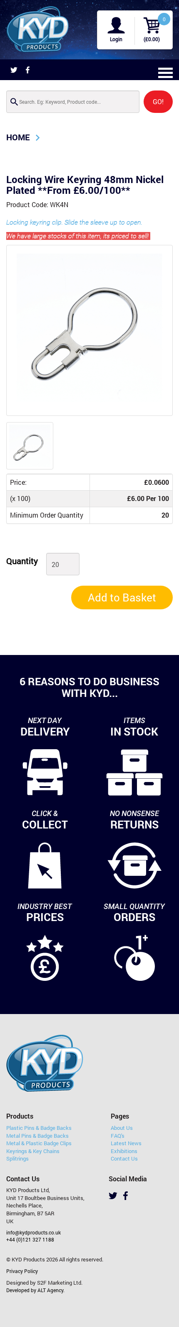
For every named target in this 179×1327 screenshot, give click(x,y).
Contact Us (124, 1158)
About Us (122, 1127)
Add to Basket (122, 597)
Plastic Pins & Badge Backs (39, 1127)
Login (116, 39)
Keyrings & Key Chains (33, 1151)
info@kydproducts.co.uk (33, 1232)
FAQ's (117, 1135)
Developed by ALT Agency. (35, 1290)
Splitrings (17, 1158)
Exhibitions (124, 1151)
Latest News (126, 1143)
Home (18, 137)
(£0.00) (152, 39)
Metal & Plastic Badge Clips (39, 1143)
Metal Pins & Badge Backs (37, 1135)
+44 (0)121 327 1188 (30, 1239)
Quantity (22, 560)
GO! (158, 101)
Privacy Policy (22, 1271)
